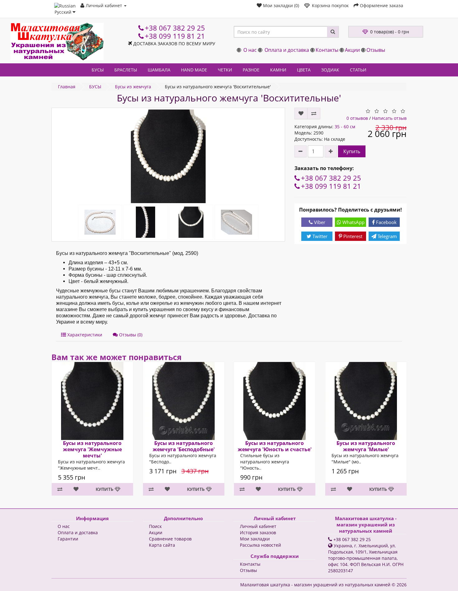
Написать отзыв (389, 118)
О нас (250, 49)
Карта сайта (162, 545)
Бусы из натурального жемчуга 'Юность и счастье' (275, 446)
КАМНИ (278, 70)
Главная (66, 87)
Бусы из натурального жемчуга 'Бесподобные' (183, 446)
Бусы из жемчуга (133, 87)
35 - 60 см (345, 126)
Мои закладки (255, 539)
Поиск (155, 526)
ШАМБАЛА (159, 70)
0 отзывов (357, 118)
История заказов (258, 532)
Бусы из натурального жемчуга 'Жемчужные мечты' (92, 449)
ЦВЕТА (304, 70)
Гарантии (68, 539)
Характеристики (84, 335)
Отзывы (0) (130, 335)
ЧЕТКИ (225, 70)
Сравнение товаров (170, 539)
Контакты (327, 49)
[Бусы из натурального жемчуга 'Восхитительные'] (168, 156)
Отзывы (375, 49)
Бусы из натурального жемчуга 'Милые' (365, 446)
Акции (352, 49)
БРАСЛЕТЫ (125, 70)
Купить (351, 151)
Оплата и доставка (287, 49)
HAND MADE (194, 70)
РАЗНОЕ (251, 70)
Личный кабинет (258, 526)
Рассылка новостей (260, 545)
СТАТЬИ (358, 70)
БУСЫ (98, 70)
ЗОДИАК (330, 70)
